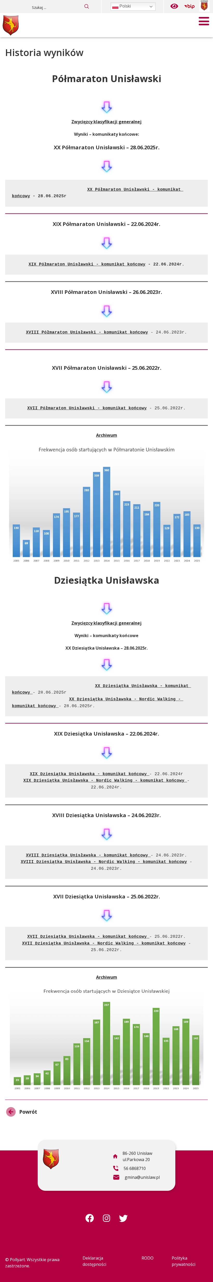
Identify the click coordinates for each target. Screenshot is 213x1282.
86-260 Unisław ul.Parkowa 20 (132, 1157)
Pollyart (17, 1259)
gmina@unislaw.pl (136, 1178)
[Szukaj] (86, 6)
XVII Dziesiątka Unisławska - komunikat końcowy (87, 936)
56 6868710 (129, 1169)
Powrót (21, 1113)
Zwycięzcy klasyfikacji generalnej (106, 122)
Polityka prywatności (183, 1261)
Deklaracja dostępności (94, 1261)
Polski (124, 6)
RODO (148, 1258)
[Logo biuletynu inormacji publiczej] (189, 6)
